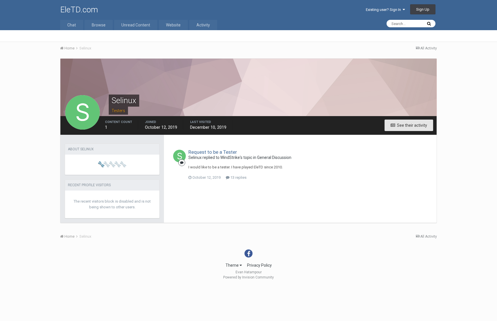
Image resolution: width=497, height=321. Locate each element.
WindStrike (230, 157)
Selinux (195, 157)
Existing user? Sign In (384, 9)
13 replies (238, 177)
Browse (99, 25)
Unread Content (135, 25)
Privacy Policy (259, 265)
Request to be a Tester (212, 152)
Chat (71, 25)
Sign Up (422, 9)
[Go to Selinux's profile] (179, 156)
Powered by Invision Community (248, 277)
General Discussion (274, 157)
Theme (232, 265)
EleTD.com (79, 9)
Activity (203, 25)
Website (173, 25)
